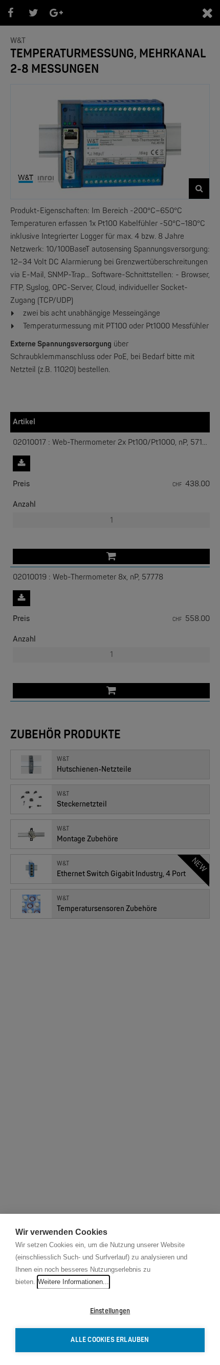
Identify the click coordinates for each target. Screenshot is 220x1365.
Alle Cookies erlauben (110, 1340)
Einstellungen (110, 1311)
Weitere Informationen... (73, 1282)
